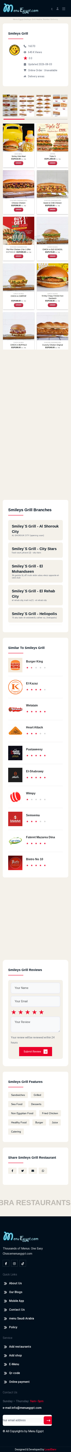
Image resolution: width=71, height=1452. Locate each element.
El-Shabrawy (35, 771)
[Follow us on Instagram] (14, 1263)
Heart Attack (34, 727)
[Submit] (48, 1420)
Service (7, 1338)
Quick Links (10, 1274)
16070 (31, 46)
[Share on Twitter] (22, 1171)
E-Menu (14, 1364)
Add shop (15, 1355)
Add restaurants (20, 1346)
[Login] (57, 8)
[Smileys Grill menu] (10, 106)
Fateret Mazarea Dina (40, 837)
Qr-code (14, 1373)
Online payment (19, 1382)
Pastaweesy (34, 749)
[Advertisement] (35, 464)
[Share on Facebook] (12, 1171)
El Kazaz (32, 683)
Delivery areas (36, 76)
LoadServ (50, 1449)
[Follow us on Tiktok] (22, 1263)
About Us (15, 1283)
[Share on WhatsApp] (43, 1171)
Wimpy (31, 793)
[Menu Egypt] (21, 8)
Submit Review (33, 1051)
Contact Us (17, 1309)
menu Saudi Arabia (21, 1318)
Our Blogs (15, 1292)
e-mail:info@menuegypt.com (22, 1408)
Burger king (34, 661)
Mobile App (16, 1301)
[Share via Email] (33, 1171)
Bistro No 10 (34, 859)
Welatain (32, 705)
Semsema (33, 815)
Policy (13, 1327)
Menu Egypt (36, 1431)
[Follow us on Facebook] (6, 1263)
